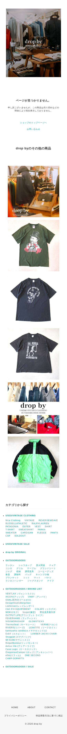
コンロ (8, 568)
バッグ (28, 574)
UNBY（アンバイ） (38, 597)
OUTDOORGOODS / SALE (19, 666)
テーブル (31, 568)
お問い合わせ (33, 129)
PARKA (42, 529)
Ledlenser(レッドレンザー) (19, 606)
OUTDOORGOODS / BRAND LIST (23, 589)
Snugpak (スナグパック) (18, 637)
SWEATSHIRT (26, 529)
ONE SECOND (33, 655)
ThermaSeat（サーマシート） (21, 624)
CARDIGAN (27, 533)
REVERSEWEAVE (48, 520)
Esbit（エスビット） (16, 634)
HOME (14, 707)
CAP (7, 536)
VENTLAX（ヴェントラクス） (20, 594)
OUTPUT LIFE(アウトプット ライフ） (24, 615)
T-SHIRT (10, 529)
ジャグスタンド (35, 580)
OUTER (27, 526)
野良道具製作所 (47, 612)
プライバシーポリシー (15, 715)
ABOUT (31, 707)
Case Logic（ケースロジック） (21, 649)
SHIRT (48, 526)
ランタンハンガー (14, 580)
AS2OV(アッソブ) (14, 597)
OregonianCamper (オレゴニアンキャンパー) (29, 652)
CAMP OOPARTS (14, 658)
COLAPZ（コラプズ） (46, 609)
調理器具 (29, 571)
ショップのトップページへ (33, 122)
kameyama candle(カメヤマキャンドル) (26, 631)
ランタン (9, 565)
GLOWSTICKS (36, 621)
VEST (38, 526)
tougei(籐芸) (29, 612)
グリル (19, 568)
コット (26, 577)
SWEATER (11, 533)
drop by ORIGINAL (15, 552)
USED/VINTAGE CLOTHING (20, 515)
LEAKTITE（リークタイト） (43, 627)
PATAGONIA (11, 526)
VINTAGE (30, 520)
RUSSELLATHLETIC (16, 523)
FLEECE (41, 533)
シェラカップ (25, 565)
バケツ (48, 577)
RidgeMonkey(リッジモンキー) (21, 643)
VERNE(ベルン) (49, 624)
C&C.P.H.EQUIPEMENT (18, 609)
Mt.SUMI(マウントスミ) (17, 640)
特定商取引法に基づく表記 (49, 715)
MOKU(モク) (12, 612)
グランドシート (48, 568)
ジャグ (8, 571)
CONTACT (50, 707)
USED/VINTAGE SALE (17, 544)
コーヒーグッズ (46, 571)
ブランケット (12, 577)
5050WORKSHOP (15, 621)
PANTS (54, 533)
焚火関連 (40, 565)
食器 (7, 574)
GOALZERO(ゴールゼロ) (18, 600)
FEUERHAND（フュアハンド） (21, 618)
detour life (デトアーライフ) (20, 646)
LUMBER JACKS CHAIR (44, 634)
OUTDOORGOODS (15, 560)
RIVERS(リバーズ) (15, 627)
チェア (52, 565)
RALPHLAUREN (40, 523)
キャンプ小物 (42, 574)
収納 (18, 571)
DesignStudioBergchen (18, 603)
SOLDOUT (20, 536)
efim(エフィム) (13, 655)
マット (37, 577)
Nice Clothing (12, 520)
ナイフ (50, 580)
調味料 (17, 574)
